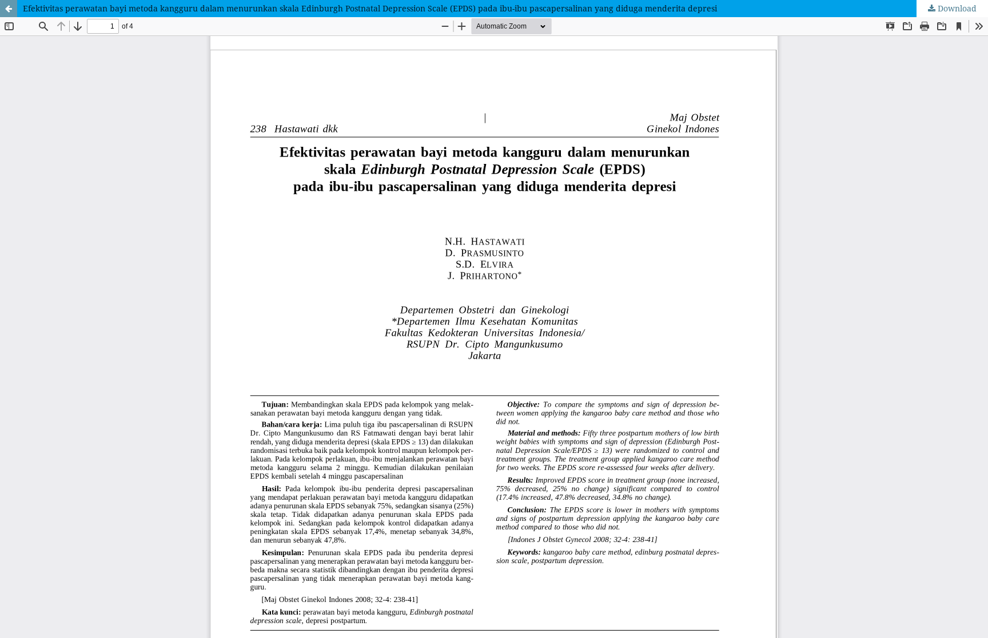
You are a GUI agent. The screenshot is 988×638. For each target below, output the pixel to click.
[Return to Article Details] (8, 8)
